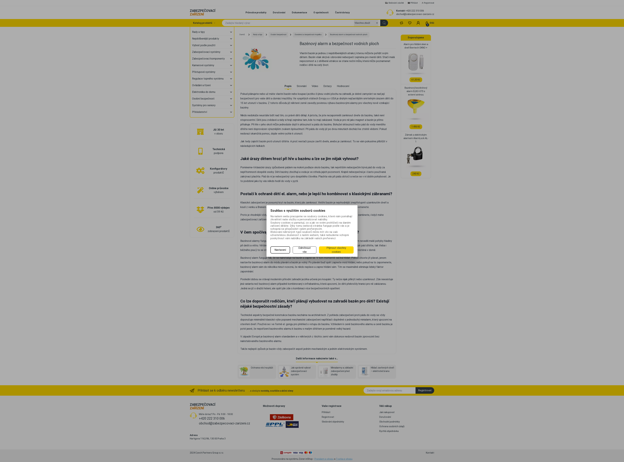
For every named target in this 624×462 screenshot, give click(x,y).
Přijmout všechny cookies (336, 249)
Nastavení (280, 249)
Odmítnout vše (304, 249)
